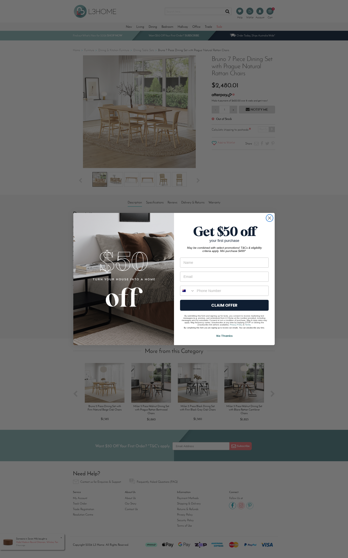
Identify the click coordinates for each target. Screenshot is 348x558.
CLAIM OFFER (224, 305)
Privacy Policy (236, 325)
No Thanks (224, 336)
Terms (248, 325)
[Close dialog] (269, 218)
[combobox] (187, 291)
